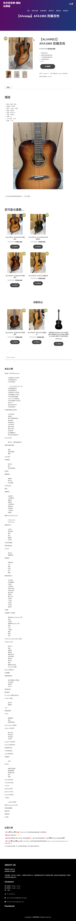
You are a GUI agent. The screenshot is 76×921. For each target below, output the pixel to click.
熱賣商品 (7, 814)
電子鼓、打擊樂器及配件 (15, 442)
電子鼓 (10, 464)
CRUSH (7, 785)
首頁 (28, 10)
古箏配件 (10, 508)
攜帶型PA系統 (12, 665)
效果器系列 (11, 422)
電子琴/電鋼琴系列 (13, 418)
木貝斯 (10, 739)
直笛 (9, 619)
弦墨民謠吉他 (8, 747)
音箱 (9, 449)
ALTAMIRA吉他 (9, 782)
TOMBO (7, 797)
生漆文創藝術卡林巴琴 (14, 400)
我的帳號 (29, 17)
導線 (9, 453)
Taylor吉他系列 (9, 779)
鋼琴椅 (10, 684)
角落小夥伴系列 (12, 405)
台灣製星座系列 (12, 390)
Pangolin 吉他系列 (10, 742)
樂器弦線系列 (8, 575)
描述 (8, 87)
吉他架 (10, 529)
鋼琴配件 (10, 506)
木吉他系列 (11, 424)
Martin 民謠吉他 (9, 670)
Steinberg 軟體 (12, 667)
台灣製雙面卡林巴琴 (13, 394)
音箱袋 (10, 416)
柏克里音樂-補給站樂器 (12, 5)
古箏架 (10, 539)
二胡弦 (10, 600)
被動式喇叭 (11, 654)
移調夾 (10, 512)
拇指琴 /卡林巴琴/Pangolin (12, 373)
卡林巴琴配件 (11, 382)
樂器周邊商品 (8, 676)
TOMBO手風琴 (12, 802)
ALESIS (7, 548)
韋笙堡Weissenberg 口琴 (15, 617)
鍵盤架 (10, 537)
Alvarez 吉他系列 (62, 73)
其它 (9, 535)
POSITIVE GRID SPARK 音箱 (13, 639)
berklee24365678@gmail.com (15, 901)
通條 (9, 566)
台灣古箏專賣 (8, 542)
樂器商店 (58, 10)
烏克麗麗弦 (11, 582)
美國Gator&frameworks (11, 515)
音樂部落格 (43, 10)
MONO (10, 686)
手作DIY (10, 403)
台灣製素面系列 (12, 388)
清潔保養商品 (8, 545)
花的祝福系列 (11, 407)
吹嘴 (9, 568)
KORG (6, 713)
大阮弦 (10, 605)
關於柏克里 (35, 10)
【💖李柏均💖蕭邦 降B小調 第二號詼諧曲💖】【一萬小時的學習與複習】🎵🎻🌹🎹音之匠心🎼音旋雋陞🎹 (35, 838)
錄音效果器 (11, 451)
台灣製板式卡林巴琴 (13, 392)
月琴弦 (10, 598)
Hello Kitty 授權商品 (13, 398)
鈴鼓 (9, 625)
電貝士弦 (10, 596)
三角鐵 (10, 629)
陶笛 (9, 631)
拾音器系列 (8, 689)
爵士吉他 (10, 732)
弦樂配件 (7, 757)
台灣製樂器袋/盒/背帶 (11, 410)
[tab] (8, 87)
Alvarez (50, 76)
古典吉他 (10, 736)
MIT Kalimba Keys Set (16, 386)
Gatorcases (11, 522)
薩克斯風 (7, 692)
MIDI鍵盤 (10, 482)
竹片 (9, 564)
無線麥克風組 (11, 768)
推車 (9, 662)
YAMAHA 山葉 (9, 642)
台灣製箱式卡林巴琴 (13, 378)
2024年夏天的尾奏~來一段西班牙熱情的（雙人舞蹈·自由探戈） (22, 846)
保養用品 (10, 562)
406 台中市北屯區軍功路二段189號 (17, 898)
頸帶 (9, 573)
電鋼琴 (10, 478)
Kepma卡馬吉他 (9, 794)
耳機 (6, 488)
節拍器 (10, 502)
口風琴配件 (11, 504)
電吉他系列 (11, 426)
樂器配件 (7, 491)
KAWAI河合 (8, 485)
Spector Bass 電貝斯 (10, 725)
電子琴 (10, 480)
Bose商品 (7, 456)
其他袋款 (10, 420)
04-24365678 (11, 894)
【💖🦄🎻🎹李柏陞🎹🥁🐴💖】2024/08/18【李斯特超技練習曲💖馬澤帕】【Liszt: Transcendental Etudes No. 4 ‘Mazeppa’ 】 (36, 842)
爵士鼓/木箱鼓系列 (13, 435)
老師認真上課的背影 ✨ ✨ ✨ (13, 835)
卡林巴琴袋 (11, 414)
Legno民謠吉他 (9, 753)
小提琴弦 (10, 586)
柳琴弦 (10, 607)
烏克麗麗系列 (11, 433)
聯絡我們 (65, 10)
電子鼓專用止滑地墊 (13, 680)
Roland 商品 (8, 438)
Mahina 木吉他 (9, 791)
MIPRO (7, 764)
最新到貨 (7, 811)
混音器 (10, 650)
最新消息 (51, 10)
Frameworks (11, 520)
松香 (9, 761)
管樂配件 (7, 558)
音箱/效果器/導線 (9, 445)
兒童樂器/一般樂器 (10, 613)
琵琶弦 (10, 594)
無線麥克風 (11, 772)
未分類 (6, 817)
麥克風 (6, 471)
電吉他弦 (10, 592)
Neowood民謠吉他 (10, 744)
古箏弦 (10, 584)
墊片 (9, 570)
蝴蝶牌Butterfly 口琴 (13, 623)
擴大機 (10, 658)
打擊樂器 (7, 459)
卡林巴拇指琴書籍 (13, 396)
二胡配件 (10, 510)
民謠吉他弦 (11, 588)
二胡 (6, 707)
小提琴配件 (11, 498)
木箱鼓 (6, 610)
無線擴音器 (11, 770)
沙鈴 (9, 627)
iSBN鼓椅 (10, 682)
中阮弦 (10, 603)
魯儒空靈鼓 (8, 710)
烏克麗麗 (7, 673)
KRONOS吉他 (9, 788)
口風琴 (10, 621)
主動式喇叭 (11, 656)
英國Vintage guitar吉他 (11, 805)
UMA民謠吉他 (8, 750)
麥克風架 (10, 531)
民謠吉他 (55, 73)
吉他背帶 (10, 430)
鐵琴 (9, 633)
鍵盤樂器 (7, 474)
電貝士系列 (11, 428)
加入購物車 (47, 66)
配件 (9, 466)
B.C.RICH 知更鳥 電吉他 (12, 695)
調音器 (10, 500)
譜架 (9, 533)
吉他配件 (10, 496)
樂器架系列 (8, 525)
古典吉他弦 (11, 590)
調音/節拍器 (11, 722)
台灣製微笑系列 (12, 380)
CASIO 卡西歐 (9, 698)
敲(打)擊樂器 (11, 468)
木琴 (9, 636)
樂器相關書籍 (8, 808)
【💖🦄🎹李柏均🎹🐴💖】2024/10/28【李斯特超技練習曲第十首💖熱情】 (26, 832)
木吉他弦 (10, 580)
